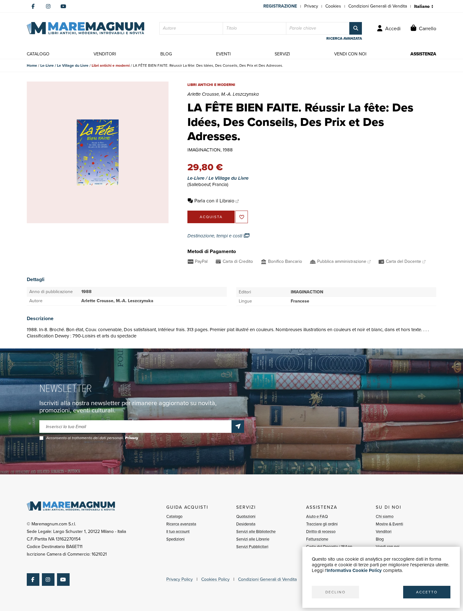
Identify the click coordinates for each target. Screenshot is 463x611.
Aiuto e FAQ (317, 516)
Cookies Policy (215, 579)
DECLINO (335, 592)
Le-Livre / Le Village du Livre (64, 65)
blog (166, 54)
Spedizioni (175, 539)
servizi (282, 54)
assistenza (423, 54)
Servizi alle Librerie (252, 539)
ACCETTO (426, 592)
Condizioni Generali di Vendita (377, 6)
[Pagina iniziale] (85, 28)
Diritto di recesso (320, 532)
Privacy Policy (179, 579)
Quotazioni (245, 516)
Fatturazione (317, 539)
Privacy (311, 6)
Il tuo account (178, 532)
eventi (223, 54)
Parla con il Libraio (214, 200)
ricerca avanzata (344, 38)
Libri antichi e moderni (111, 65)
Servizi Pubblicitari (252, 547)
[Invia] (238, 426)
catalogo (38, 54)
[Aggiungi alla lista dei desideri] (241, 217)
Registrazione (280, 6)
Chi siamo (384, 516)
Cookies (333, 6)
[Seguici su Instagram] (48, 6)
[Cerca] (355, 28)
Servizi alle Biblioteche (256, 532)
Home (32, 65)
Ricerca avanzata (181, 524)
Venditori (384, 532)
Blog (380, 539)
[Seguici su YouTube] (63, 6)
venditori (105, 54)
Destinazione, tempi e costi (215, 236)
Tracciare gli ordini (322, 524)
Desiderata (245, 524)
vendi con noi (350, 54)
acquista (211, 217)
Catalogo (174, 516)
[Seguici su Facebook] (33, 6)
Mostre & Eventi (389, 524)
